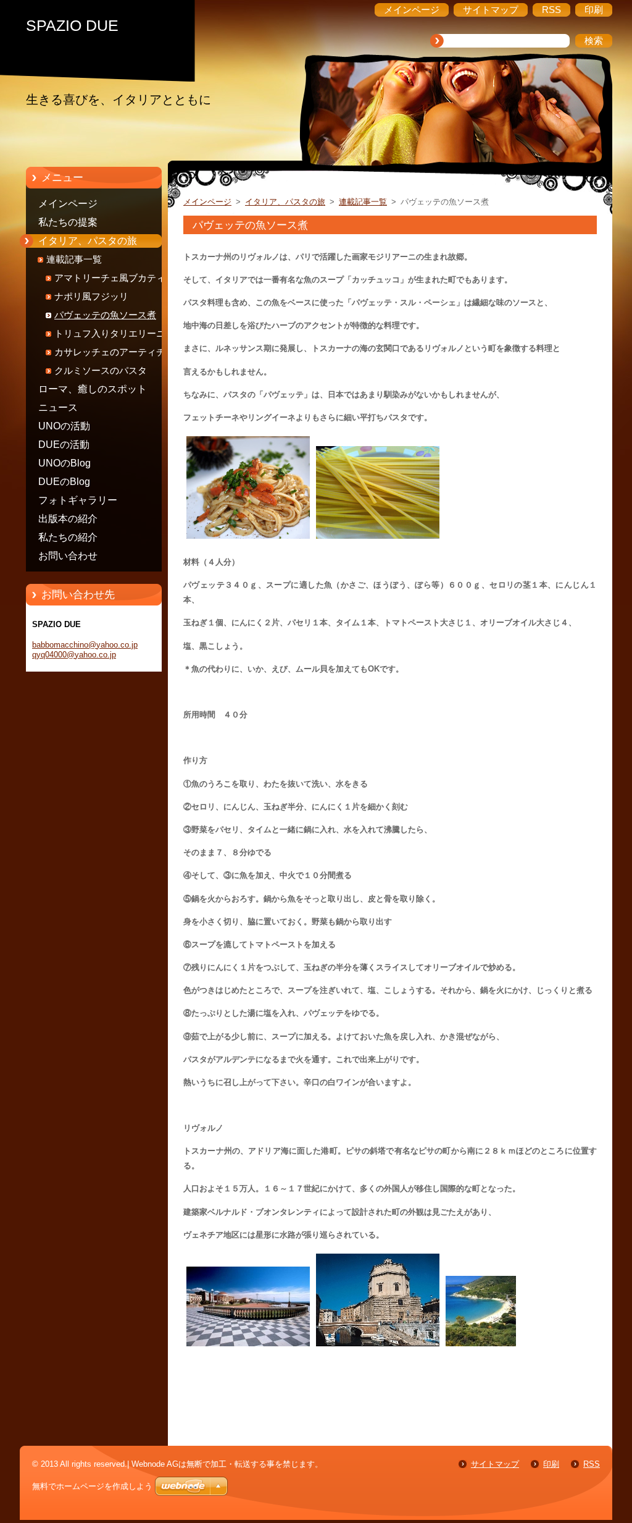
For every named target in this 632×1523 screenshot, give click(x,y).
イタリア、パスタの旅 (87, 240)
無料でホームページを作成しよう (92, 1486)
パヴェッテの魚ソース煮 (105, 315)
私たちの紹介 (68, 537)
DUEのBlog (64, 481)
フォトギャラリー (77, 500)
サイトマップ (495, 1464)
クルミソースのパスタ (100, 371)
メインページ (68, 203)
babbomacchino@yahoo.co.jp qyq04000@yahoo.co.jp (85, 649)
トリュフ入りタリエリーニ (109, 334)
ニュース (58, 407)
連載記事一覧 (74, 259)
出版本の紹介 (68, 518)
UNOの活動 (64, 426)
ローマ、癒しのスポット (92, 389)
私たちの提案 (68, 222)
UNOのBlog (64, 463)
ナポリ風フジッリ (91, 297)
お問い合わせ (68, 556)
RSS (591, 1464)
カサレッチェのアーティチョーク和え (119, 354)
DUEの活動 (63, 444)
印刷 (551, 1464)
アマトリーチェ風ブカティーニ (119, 278)
